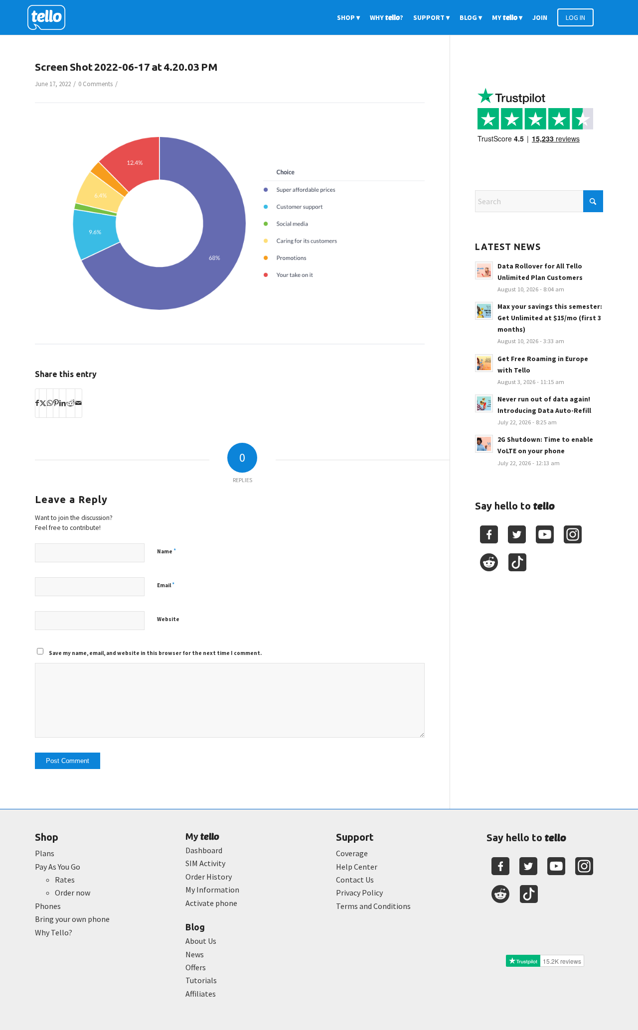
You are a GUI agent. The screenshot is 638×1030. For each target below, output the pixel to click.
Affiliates (200, 994)
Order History (208, 877)
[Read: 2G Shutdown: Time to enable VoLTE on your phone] (484, 444)
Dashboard (203, 850)
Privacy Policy (359, 893)
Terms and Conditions (373, 906)
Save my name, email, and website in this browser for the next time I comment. (155, 652)
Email (165, 585)
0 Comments (95, 84)
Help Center (356, 867)
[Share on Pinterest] (56, 403)
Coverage (352, 853)
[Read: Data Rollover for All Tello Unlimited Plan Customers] (484, 270)
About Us (200, 941)
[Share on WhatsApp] (50, 403)
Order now (72, 893)
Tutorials (201, 980)
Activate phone (211, 903)
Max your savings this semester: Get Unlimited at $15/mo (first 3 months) (549, 318)
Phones (48, 906)
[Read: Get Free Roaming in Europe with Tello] (484, 363)
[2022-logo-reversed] (49, 17)
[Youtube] (545, 534)
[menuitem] (348, 17)
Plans (44, 853)
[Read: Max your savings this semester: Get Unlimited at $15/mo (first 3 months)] (484, 311)
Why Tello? (53, 932)
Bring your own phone (72, 919)
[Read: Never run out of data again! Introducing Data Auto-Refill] (484, 403)
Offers (195, 967)
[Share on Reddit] (70, 403)
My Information (212, 890)
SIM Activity (205, 863)
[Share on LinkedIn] (62, 403)
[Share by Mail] (78, 403)
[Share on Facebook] (37, 403)
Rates (65, 880)
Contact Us (355, 880)
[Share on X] (42, 403)
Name (166, 551)
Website (168, 619)
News (194, 954)
